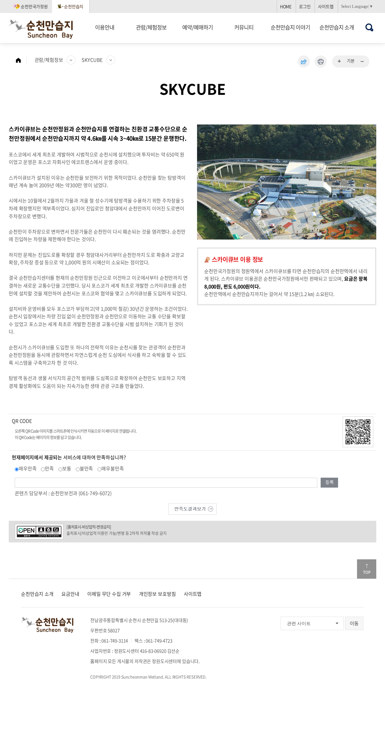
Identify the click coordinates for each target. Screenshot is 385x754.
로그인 (305, 6)
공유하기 (304, 61)
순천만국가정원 (34, 6)
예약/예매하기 (197, 27)
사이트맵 (325, 6)
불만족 (86, 468)
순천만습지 (73, 6)
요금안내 (70, 593)
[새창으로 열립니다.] (192, 508)
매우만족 (27, 468)
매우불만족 (112, 468)
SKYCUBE (92, 59)
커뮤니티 (244, 27)
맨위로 (366, 569)
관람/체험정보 (151, 27)
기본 (351, 61)
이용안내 (104, 27)
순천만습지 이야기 (290, 27)
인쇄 (321, 61)
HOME (285, 6)
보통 (66, 468)
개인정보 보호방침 (157, 593)
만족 (49, 468)
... (340, 61)
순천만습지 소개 (336, 27)
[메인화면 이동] (21, 59)
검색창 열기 (369, 27)
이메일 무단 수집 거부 (109, 593)
